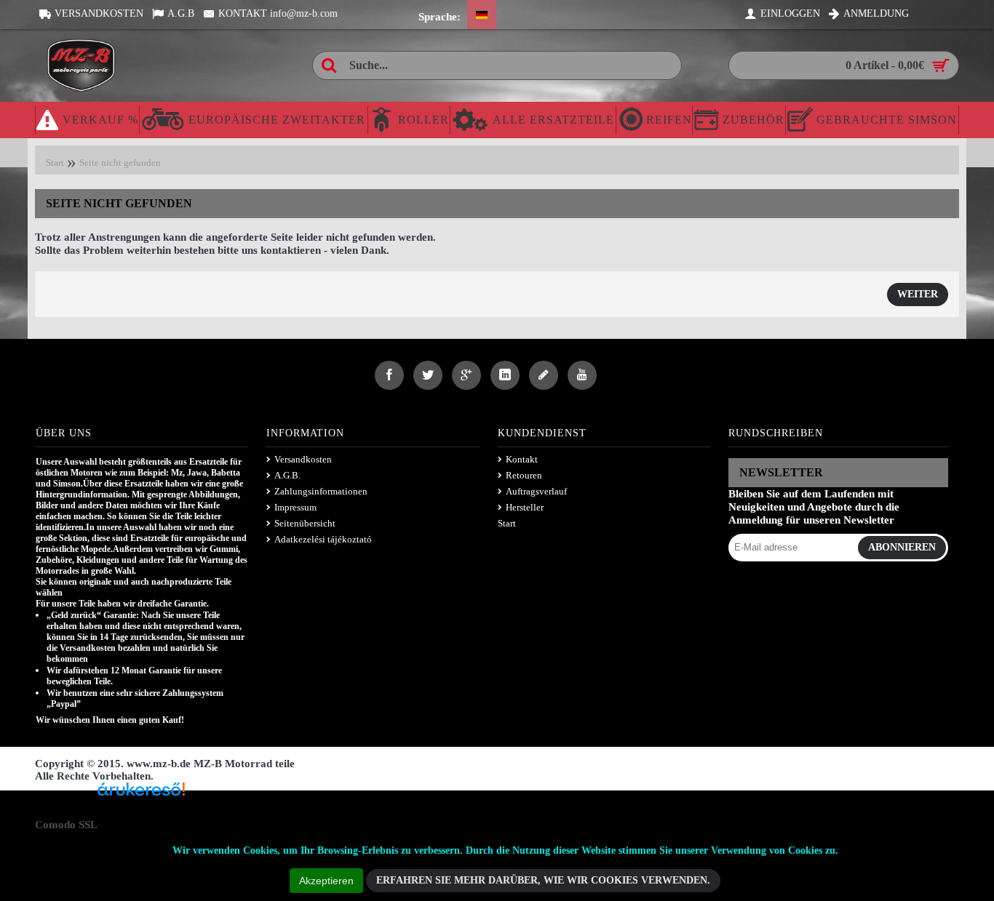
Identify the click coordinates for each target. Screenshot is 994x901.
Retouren (524, 475)
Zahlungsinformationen (320, 491)
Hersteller (525, 507)
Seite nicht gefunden (120, 162)
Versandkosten (303, 459)
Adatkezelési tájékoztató (323, 539)
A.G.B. (287, 475)
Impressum (295, 507)
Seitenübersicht (304, 523)
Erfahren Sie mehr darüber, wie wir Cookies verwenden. (543, 880)
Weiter (917, 294)
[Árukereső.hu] (141, 794)
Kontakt (522, 459)
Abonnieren (902, 547)
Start (55, 162)
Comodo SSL (66, 824)
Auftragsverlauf (536, 491)
